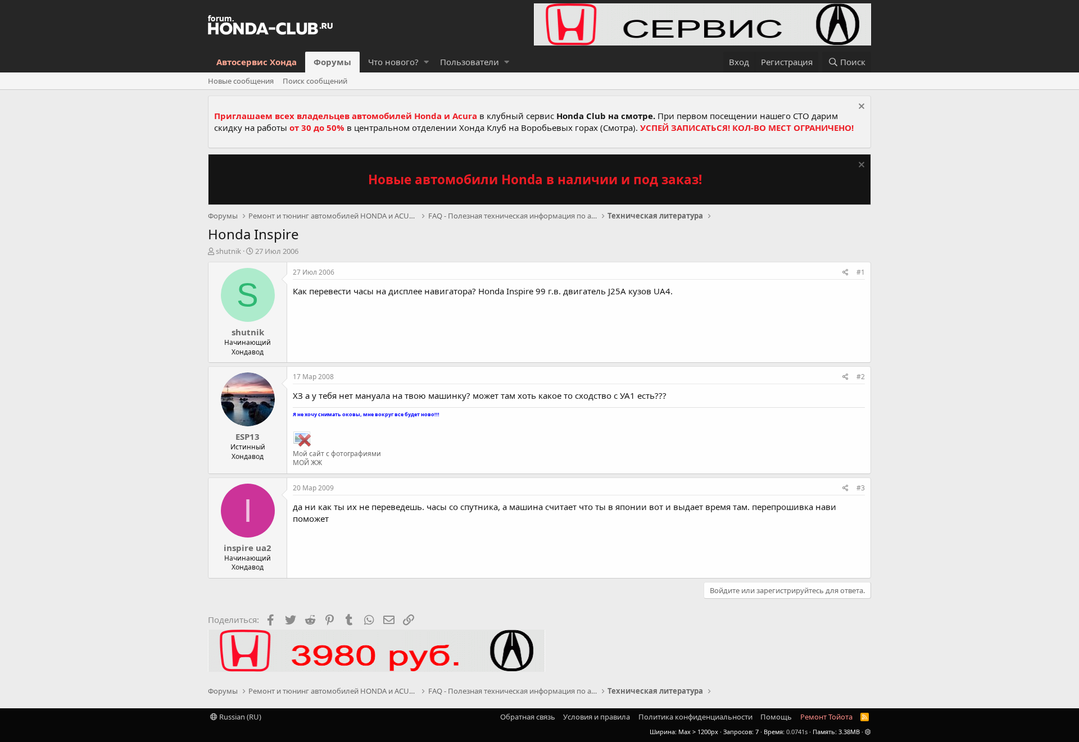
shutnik (228, 251)
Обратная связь (527, 717)
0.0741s (797, 731)
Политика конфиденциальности (695, 717)
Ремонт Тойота (826, 717)
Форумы (332, 61)
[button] (426, 62)
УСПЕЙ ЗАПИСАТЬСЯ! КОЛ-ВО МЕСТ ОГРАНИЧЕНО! (747, 127)
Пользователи (469, 61)
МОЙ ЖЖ (307, 462)
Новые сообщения (241, 81)
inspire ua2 (247, 547)
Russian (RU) (239, 717)
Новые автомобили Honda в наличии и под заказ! (535, 179)
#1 (860, 272)
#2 (860, 376)
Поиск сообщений (315, 81)
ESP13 (247, 436)
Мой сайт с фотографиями (337, 453)
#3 (860, 488)
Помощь (776, 717)
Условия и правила (596, 717)
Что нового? (393, 61)
